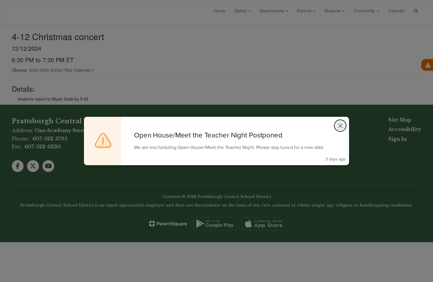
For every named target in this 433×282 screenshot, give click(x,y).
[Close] (340, 126)
